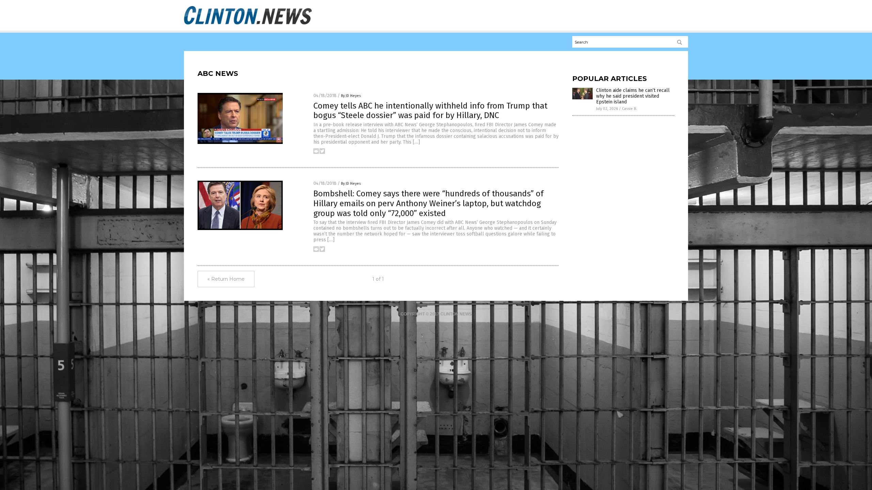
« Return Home (226, 279)
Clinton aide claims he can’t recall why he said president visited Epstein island (633, 96)
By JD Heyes (351, 96)
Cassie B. (629, 109)
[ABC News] (248, 24)
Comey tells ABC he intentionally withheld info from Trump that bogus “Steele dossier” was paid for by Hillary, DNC (430, 110)
